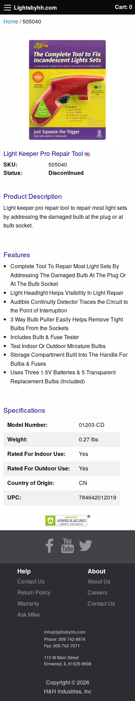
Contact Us (31, 581)
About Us (99, 581)
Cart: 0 (123, 7)
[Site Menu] (7, 7)
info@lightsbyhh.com (65, 632)
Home (10, 21)
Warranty (28, 603)
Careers (97, 592)
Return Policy (34, 592)
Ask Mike (28, 614)
